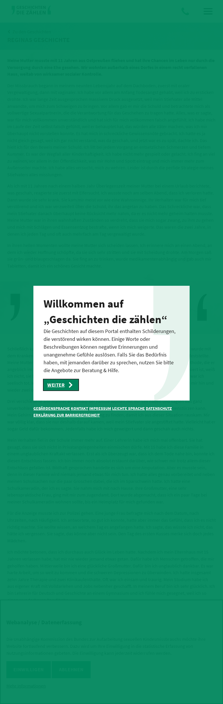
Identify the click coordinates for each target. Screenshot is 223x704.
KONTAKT (79, 408)
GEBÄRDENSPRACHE (51, 408)
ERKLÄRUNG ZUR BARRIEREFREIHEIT (66, 415)
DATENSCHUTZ (159, 408)
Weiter (55, 385)
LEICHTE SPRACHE (128, 408)
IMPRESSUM (100, 408)
